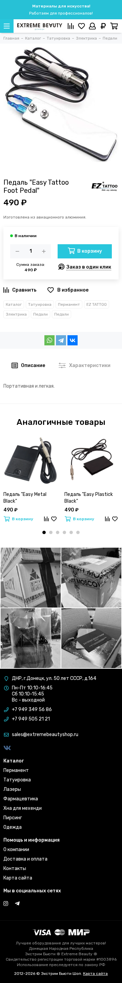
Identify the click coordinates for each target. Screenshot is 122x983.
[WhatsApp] (49, 340)
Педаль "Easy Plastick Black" (88, 498)
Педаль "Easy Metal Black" (24, 498)
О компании (16, 849)
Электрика (16, 314)
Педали (40, 314)
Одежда (12, 827)
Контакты (14, 868)
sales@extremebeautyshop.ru (45, 734)
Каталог (14, 304)
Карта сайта (17, 878)
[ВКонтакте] (72, 340)
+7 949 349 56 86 (32, 709)
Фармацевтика (20, 799)
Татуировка (40, 304)
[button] (44, 532)
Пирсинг (12, 818)
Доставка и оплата (25, 859)
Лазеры (12, 789)
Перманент (69, 304)
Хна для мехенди (22, 808)
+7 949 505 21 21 (31, 719)
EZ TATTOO (96, 304)
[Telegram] (61, 340)
